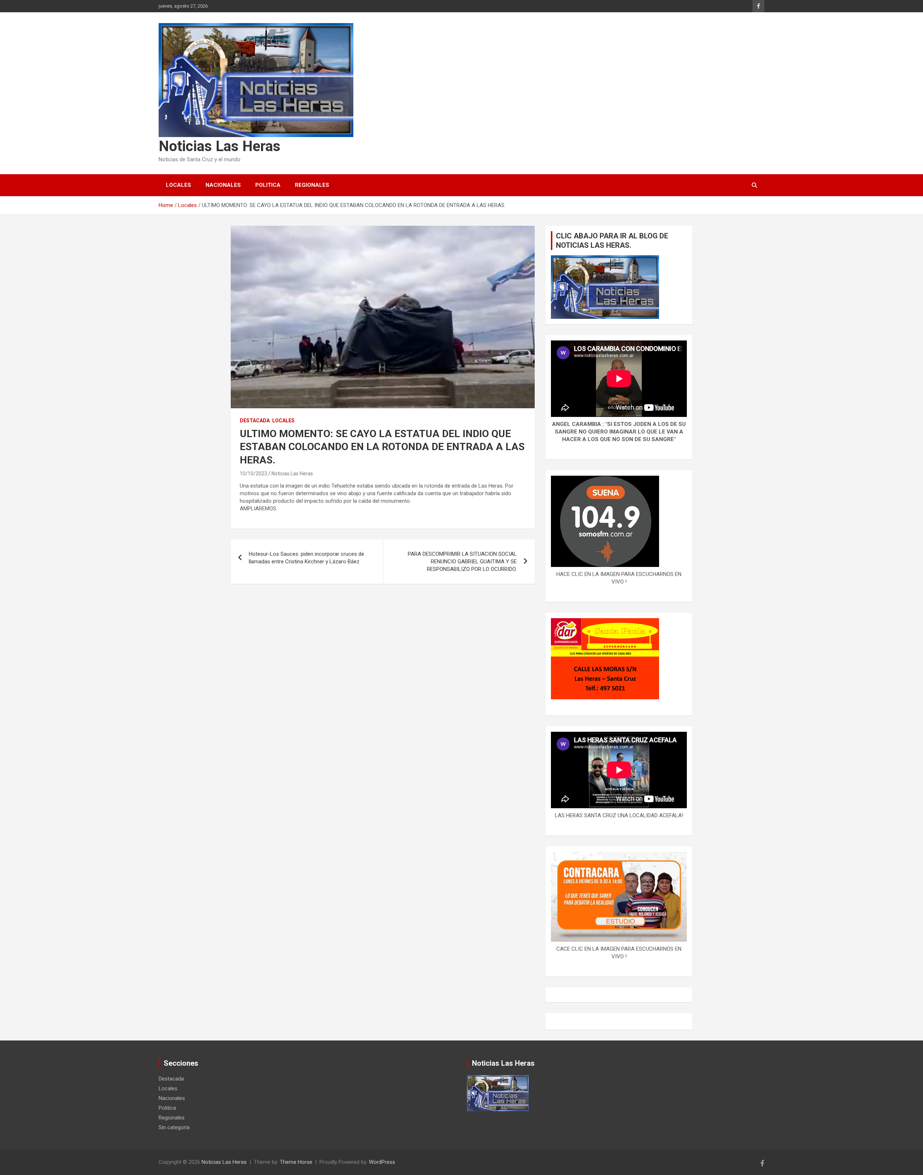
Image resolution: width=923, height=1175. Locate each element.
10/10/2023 (253, 473)
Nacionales (223, 185)
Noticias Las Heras (220, 146)
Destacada (255, 420)
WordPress (382, 1162)
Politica (268, 185)
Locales (178, 185)
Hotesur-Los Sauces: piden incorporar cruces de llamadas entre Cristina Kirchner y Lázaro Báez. (306, 558)
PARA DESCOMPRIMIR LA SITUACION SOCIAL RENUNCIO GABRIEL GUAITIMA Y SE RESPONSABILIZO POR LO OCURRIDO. (462, 561)
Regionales (312, 185)
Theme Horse (296, 1162)
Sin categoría (174, 1127)
